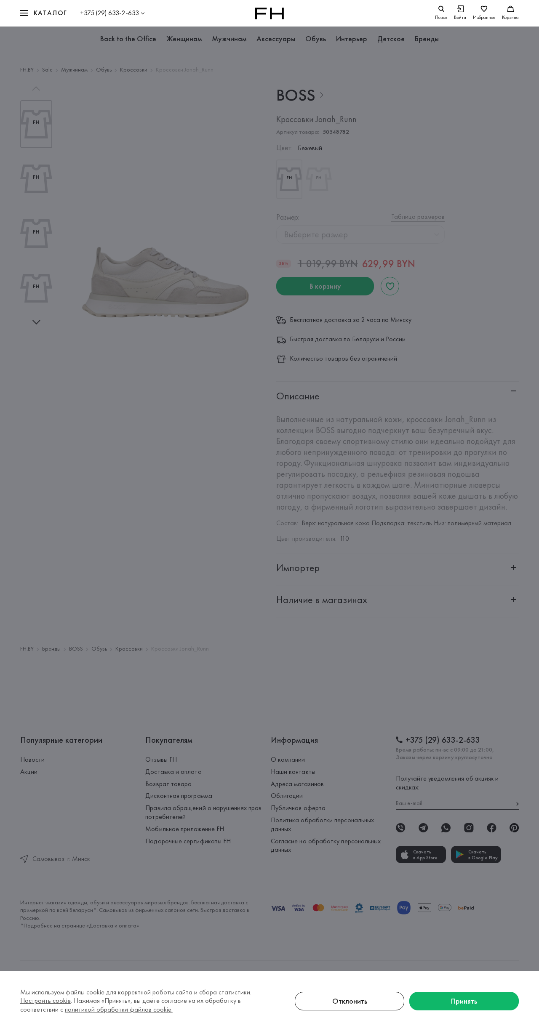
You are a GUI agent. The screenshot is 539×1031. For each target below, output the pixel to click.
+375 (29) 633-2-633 (109, 12)
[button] (43, 13)
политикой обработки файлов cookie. (119, 1009)
